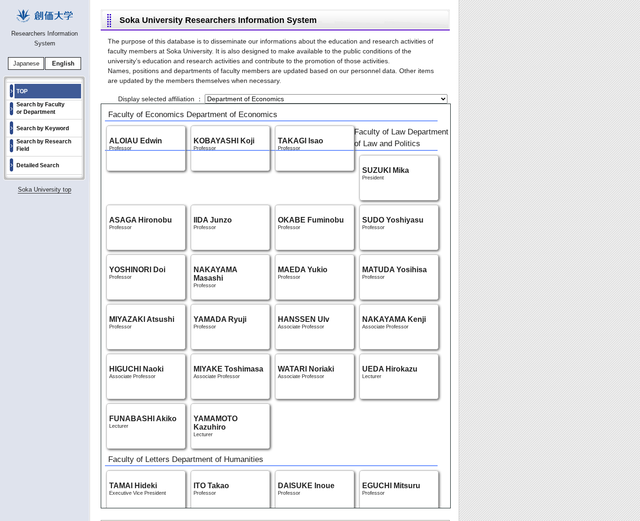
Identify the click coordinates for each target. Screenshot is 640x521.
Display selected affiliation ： (161, 99)
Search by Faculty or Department (40, 108)
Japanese (26, 63)
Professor (215, 278)
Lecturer (215, 427)
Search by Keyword (42, 128)
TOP (22, 91)
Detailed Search (37, 165)
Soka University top (44, 189)
